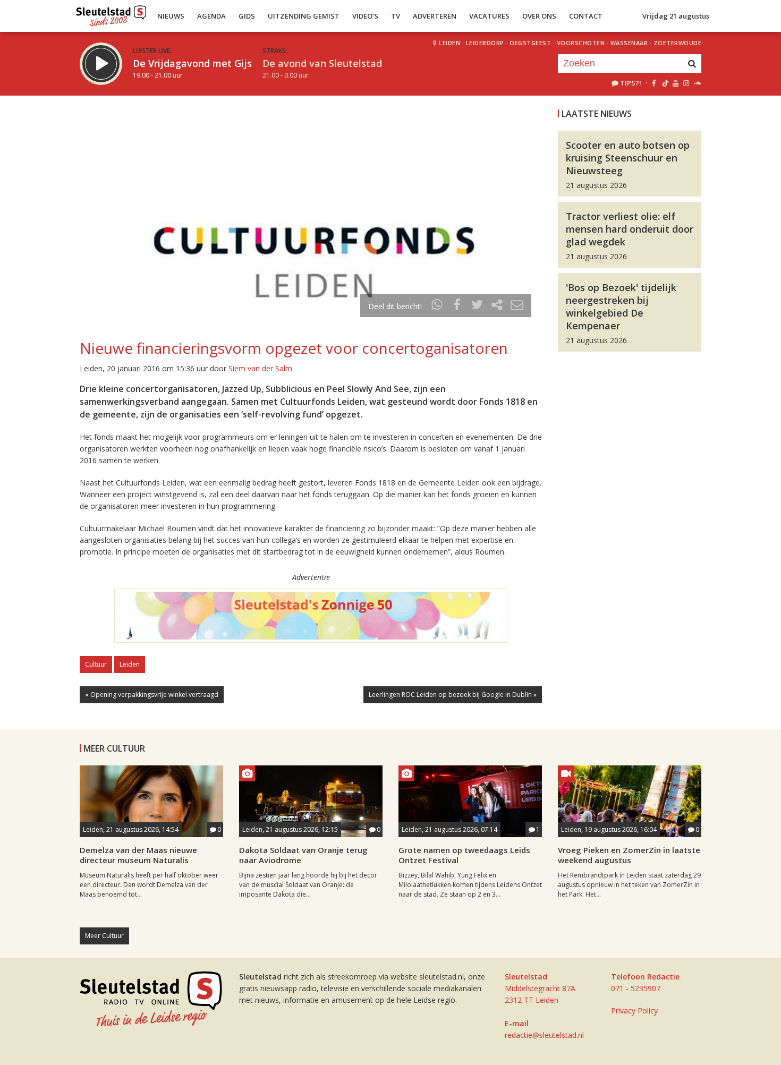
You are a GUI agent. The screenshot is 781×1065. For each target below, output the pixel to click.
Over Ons (539, 16)
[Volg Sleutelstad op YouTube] (675, 83)
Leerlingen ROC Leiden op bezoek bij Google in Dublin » (453, 694)
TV (395, 16)
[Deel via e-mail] (517, 306)
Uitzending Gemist (303, 16)
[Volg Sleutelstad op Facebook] (654, 83)
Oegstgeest (530, 43)
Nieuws (170, 16)
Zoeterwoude (677, 43)
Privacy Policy (634, 1011)
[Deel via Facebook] (457, 306)
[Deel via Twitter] (477, 306)
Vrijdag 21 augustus (675, 16)
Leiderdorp (485, 43)
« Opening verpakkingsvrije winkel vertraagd (151, 694)
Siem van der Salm (260, 368)
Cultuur (96, 664)
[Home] (111, 13)
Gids (247, 16)
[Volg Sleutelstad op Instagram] (686, 83)
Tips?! (630, 83)
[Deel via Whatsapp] (437, 306)
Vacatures (489, 16)
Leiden (449, 43)
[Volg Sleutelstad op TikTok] (664, 83)
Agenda (211, 16)
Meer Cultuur (104, 935)
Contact (585, 16)
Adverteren (434, 16)
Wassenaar (629, 43)
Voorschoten (581, 43)
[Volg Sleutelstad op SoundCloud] (697, 83)
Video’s (365, 16)
